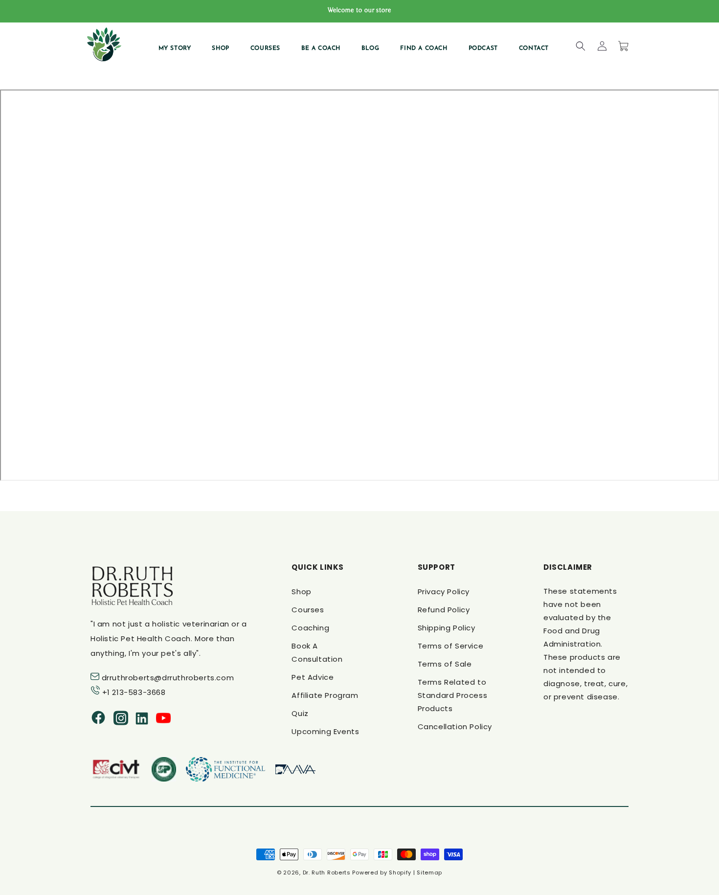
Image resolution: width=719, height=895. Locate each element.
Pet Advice (313, 677)
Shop (301, 591)
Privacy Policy (444, 591)
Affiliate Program (325, 695)
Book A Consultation (317, 652)
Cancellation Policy (455, 726)
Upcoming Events (325, 731)
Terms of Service (451, 646)
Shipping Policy (446, 628)
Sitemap (429, 872)
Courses (308, 609)
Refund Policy (444, 609)
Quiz (300, 713)
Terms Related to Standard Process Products (453, 695)
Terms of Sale (445, 664)
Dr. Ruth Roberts (327, 872)
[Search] (580, 46)
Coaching (310, 628)
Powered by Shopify (381, 872)
